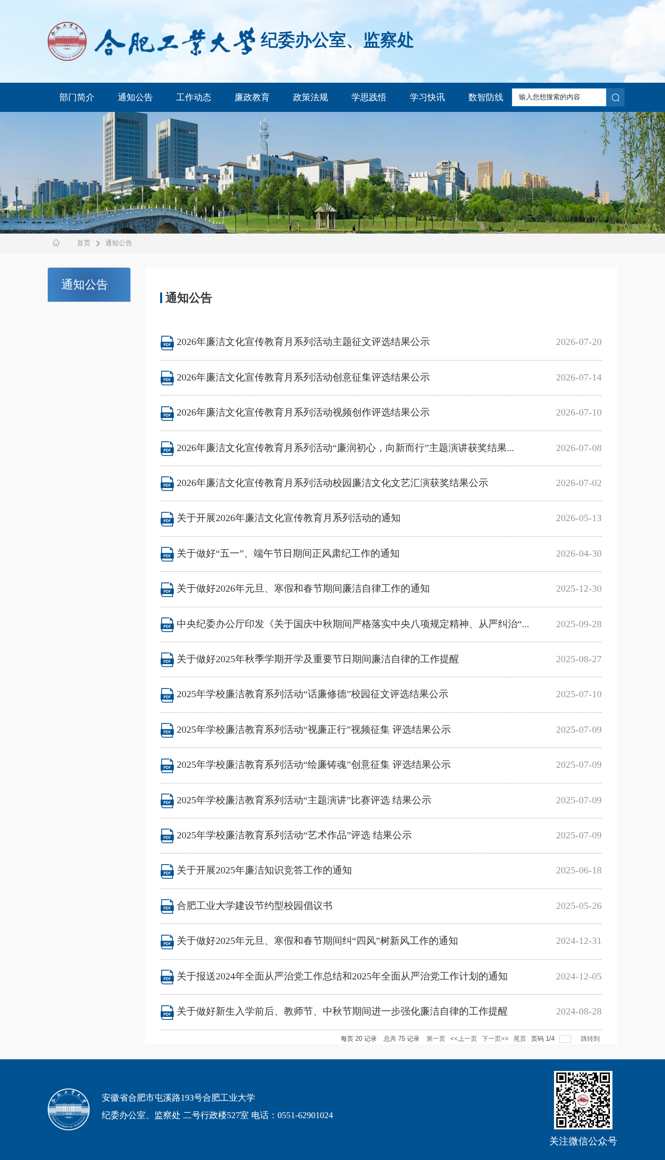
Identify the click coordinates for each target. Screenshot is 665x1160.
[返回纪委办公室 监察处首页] (151, 39)
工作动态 (193, 97)
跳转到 (591, 1038)
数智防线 (485, 97)
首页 (84, 243)
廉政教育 (252, 97)
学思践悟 (369, 97)
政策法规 (310, 97)
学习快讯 (427, 97)
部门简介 (76, 97)
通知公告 (135, 97)
